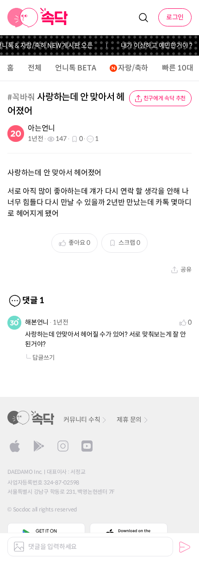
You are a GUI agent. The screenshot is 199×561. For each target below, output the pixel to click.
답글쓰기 (43, 358)
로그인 (175, 17)
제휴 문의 (129, 419)
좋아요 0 (79, 243)
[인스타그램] (63, 446)
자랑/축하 (133, 68)
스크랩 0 (129, 243)
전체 (35, 68)
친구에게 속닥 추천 (164, 98)
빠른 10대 (177, 68)
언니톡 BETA (75, 68)
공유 (186, 270)
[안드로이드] (38, 446)
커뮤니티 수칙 (81, 419)
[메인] (37, 17)
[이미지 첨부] (19, 546)
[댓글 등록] (185, 547)
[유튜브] (87, 446)
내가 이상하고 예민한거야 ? (155, 45)
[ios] (14, 446)
